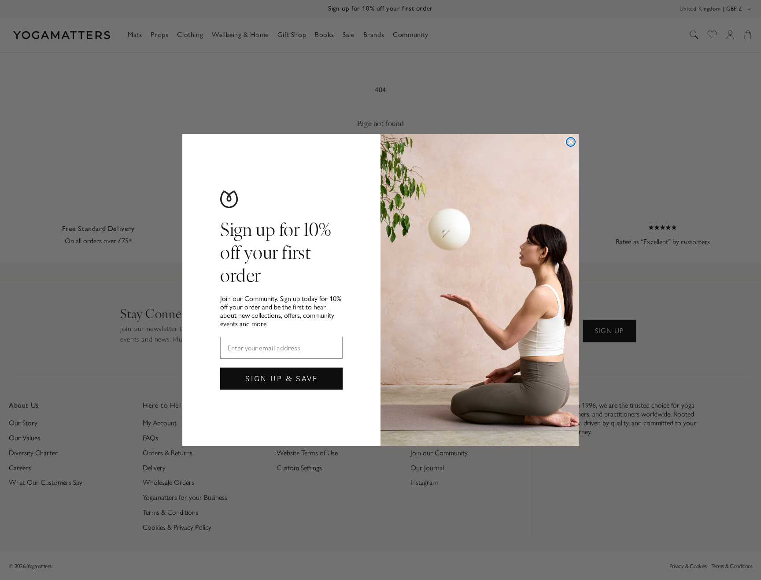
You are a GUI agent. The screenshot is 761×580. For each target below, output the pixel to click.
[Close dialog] (570, 142)
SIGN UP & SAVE (281, 378)
